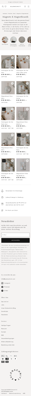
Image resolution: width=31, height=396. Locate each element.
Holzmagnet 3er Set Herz (7, 71)
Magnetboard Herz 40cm (7, 97)
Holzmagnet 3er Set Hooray (7, 174)
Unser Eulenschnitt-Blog (8, 308)
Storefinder (4, 311)
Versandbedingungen (7, 338)
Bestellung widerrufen (8, 345)
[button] (25, 6)
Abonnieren (15, 240)
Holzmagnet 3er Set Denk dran (7, 123)
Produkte (10, 13)
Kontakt (3, 332)
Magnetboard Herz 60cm (7, 149)
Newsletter (4, 314)
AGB (24, 393)
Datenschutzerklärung (15, 393)
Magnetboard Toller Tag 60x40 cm (22, 174)
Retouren (4, 328)
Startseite (5, 13)
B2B (2, 335)
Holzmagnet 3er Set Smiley (22, 97)
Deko (14, 13)
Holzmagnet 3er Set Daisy (22, 149)
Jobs (2, 305)
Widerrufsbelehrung (7, 341)
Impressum (4, 393)
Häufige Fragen (6, 325)
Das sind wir (5, 301)
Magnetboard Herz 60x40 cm (22, 123)
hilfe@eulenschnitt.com (8, 279)
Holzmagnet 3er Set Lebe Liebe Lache (22, 71)
